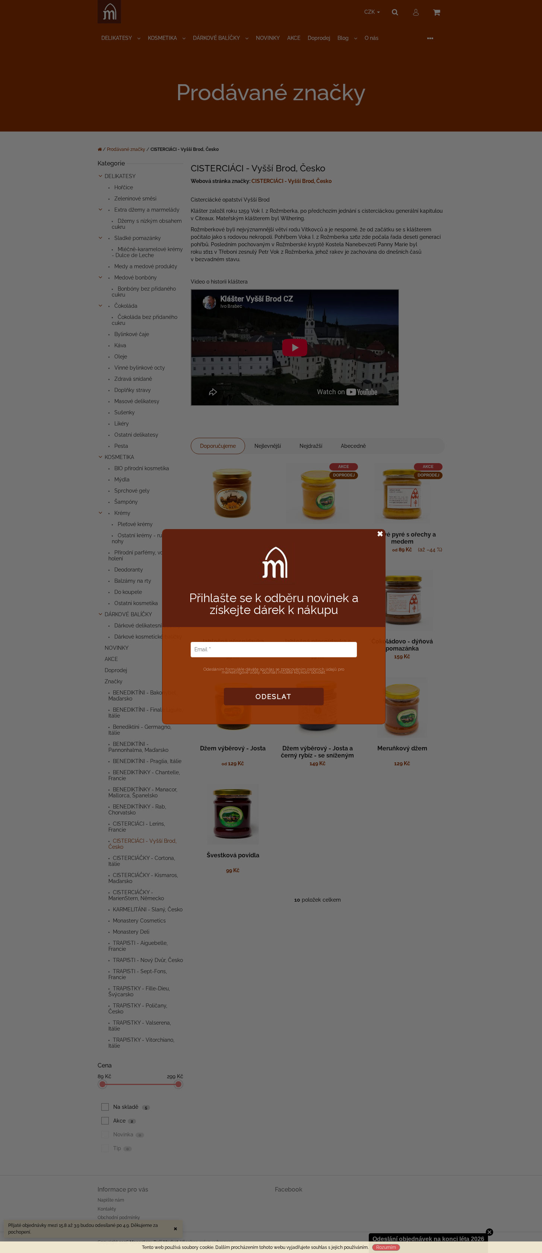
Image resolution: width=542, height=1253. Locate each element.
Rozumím (386, 1247)
